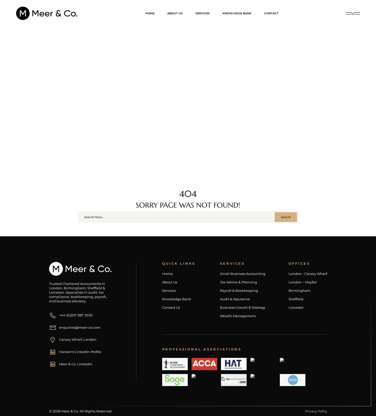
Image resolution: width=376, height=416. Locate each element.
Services (202, 13)
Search (286, 217)
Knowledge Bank (237, 13)
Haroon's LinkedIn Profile (80, 352)
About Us (175, 13)
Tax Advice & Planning (238, 282)
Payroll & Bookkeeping (239, 290)
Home (149, 13)
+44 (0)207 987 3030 (76, 315)
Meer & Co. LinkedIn (75, 364)
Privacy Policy (316, 411)
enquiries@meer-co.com (80, 327)
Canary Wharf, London (77, 339)
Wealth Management (238, 316)
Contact (271, 13)
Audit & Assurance (235, 299)
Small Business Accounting (243, 273)
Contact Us (171, 307)
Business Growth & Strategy (243, 307)
